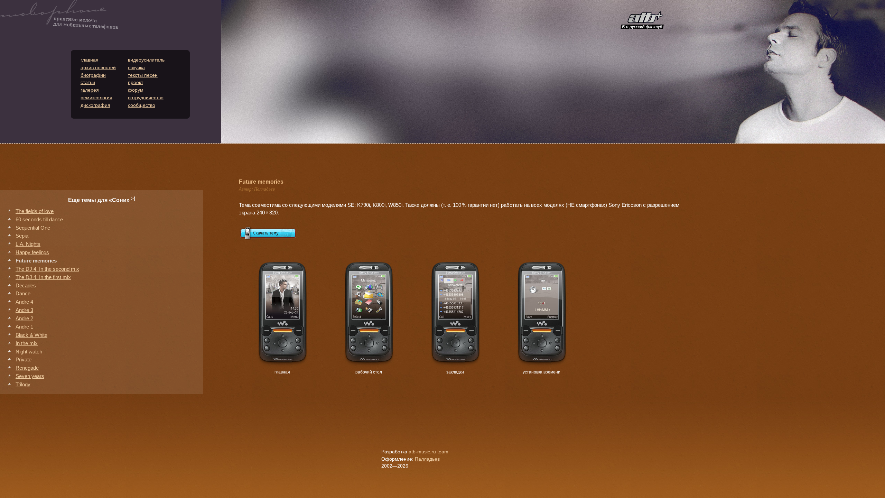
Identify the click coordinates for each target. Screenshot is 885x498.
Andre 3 (24, 310)
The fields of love (35, 211)
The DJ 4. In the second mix (47, 269)
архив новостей (98, 67)
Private (23, 359)
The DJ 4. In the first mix (43, 277)
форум (135, 90)
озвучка (136, 67)
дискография (95, 105)
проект (135, 82)
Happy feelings (32, 252)
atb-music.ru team (428, 451)
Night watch (29, 351)
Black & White (31, 335)
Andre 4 (24, 302)
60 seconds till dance (39, 219)
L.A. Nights (28, 244)
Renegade (27, 368)
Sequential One (33, 228)
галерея (90, 90)
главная (90, 60)
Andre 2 (24, 318)
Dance (23, 293)
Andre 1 (24, 327)
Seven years (30, 376)
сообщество (141, 105)
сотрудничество (146, 97)
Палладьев (427, 459)
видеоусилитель (146, 60)
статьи (88, 82)
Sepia (22, 236)
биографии (93, 75)
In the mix (27, 343)
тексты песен (143, 75)
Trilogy (23, 384)
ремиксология (96, 97)
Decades (26, 285)
